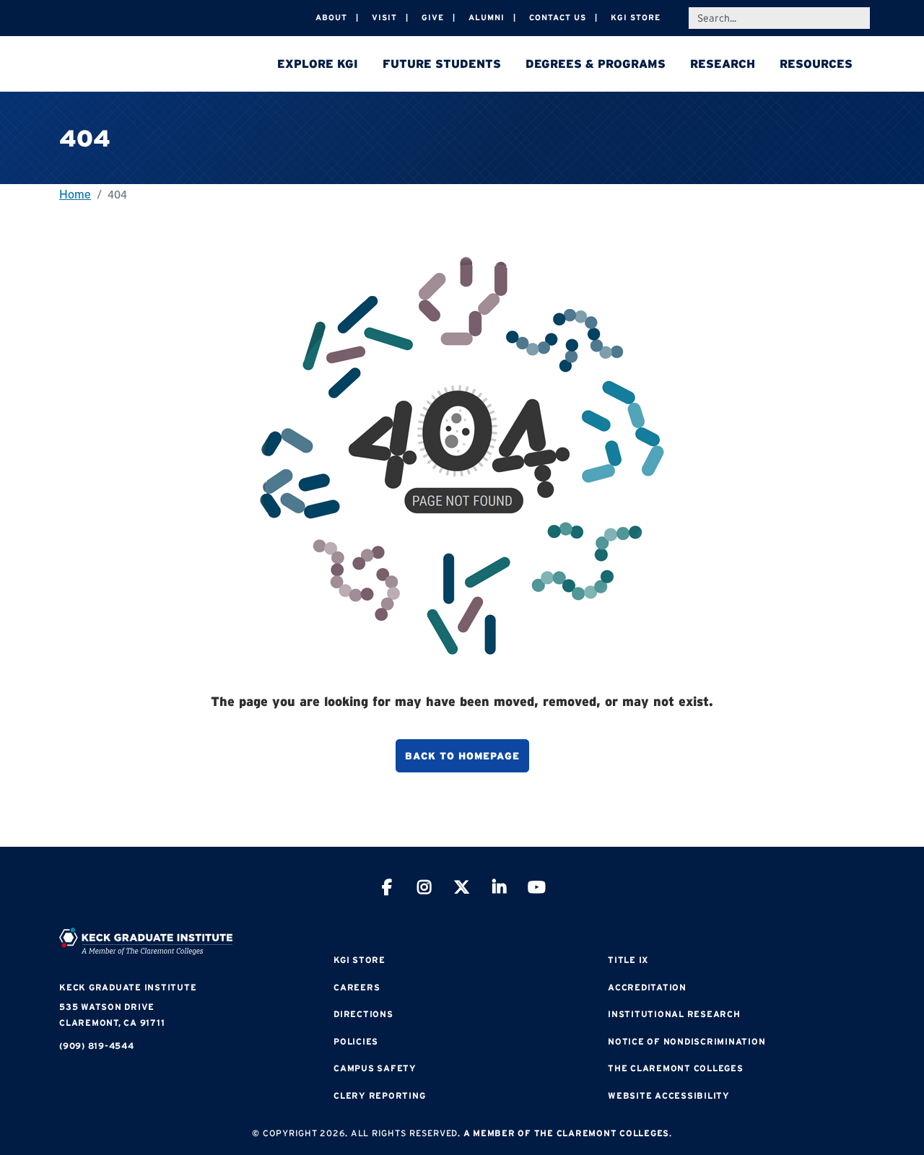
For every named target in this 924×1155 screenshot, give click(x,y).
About (331, 17)
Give (433, 17)
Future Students (442, 63)
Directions (363, 1014)
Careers (357, 987)
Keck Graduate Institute (127, 987)
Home (75, 193)
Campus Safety (375, 1068)
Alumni (486, 17)
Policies (356, 1041)
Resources (816, 63)
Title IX (628, 959)
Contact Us (557, 17)
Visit (384, 17)
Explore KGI (317, 63)
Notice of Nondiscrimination (686, 1041)
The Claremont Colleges (676, 1068)
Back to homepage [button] (462, 756)
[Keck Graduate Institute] (160, 65)
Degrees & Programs (596, 63)
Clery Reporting (379, 1095)
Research (722, 63)
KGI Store (636, 17)
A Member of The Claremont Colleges (566, 1133)
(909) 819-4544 (96, 1045)
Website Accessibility (669, 1095)
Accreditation (647, 987)
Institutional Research (674, 1014)
